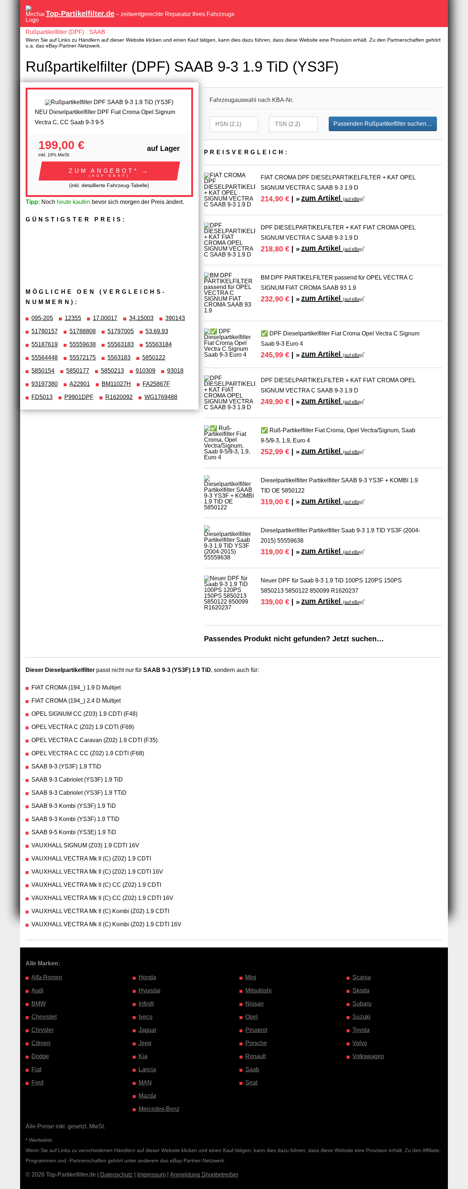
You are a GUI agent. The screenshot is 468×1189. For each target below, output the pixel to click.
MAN (145, 1082)
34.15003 (141, 318)
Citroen (40, 1043)
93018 (175, 371)
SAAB (97, 32)
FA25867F (156, 384)
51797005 (120, 331)
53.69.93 (157, 331)
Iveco (145, 1017)
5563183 (119, 357)
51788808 (82, 331)
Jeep (145, 1043)
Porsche (256, 1043)
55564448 (44, 357)
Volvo (359, 1043)
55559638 (82, 344)
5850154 (42, 371)
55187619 (44, 344)
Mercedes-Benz (159, 1109)
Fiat (36, 1069)
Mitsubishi (258, 990)
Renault (255, 1056)
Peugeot (256, 1030)
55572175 (82, 357)
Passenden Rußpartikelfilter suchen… (382, 124)
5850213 (112, 371)
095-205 (42, 318)
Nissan (254, 1003)
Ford (37, 1082)
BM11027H (116, 384)
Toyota (361, 1030)
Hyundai (150, 990)
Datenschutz (116, 1174)
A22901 (79, 384)
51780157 (44, 331)
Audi (37, 990)
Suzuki (361, 1017)
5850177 (77, 371)
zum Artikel (332, 198)
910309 (145, 371)
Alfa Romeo (46, 977)
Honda (147, 977)
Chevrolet (44, 1017)
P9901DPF (79, 397)
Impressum (151, 1174)
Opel (251, 1017)
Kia (143, 1056)
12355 (73, 318)
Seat (251, 1082)
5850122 (153, 357)
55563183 (120, 344)
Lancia (147, 1069)
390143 (175, 318)
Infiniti (146, 1003)
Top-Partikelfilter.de (80, 14)
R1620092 (119, 397)
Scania (361, 977)
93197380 (44, 384)
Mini (250, 977)
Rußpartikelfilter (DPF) (55, 32)
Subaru (361, 1003)
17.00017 (105, 318)
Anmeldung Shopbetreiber (204, 1174)
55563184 (159, 344)
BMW (38, 1003)
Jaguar (147, 1030)
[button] (109, 171)
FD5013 (42, 397)
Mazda (147, 1096)
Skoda (360, 990)
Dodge (40, 1056)
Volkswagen (368, 1056)
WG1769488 (160, 397)
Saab (252, 1069)
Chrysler (42, 1030)
